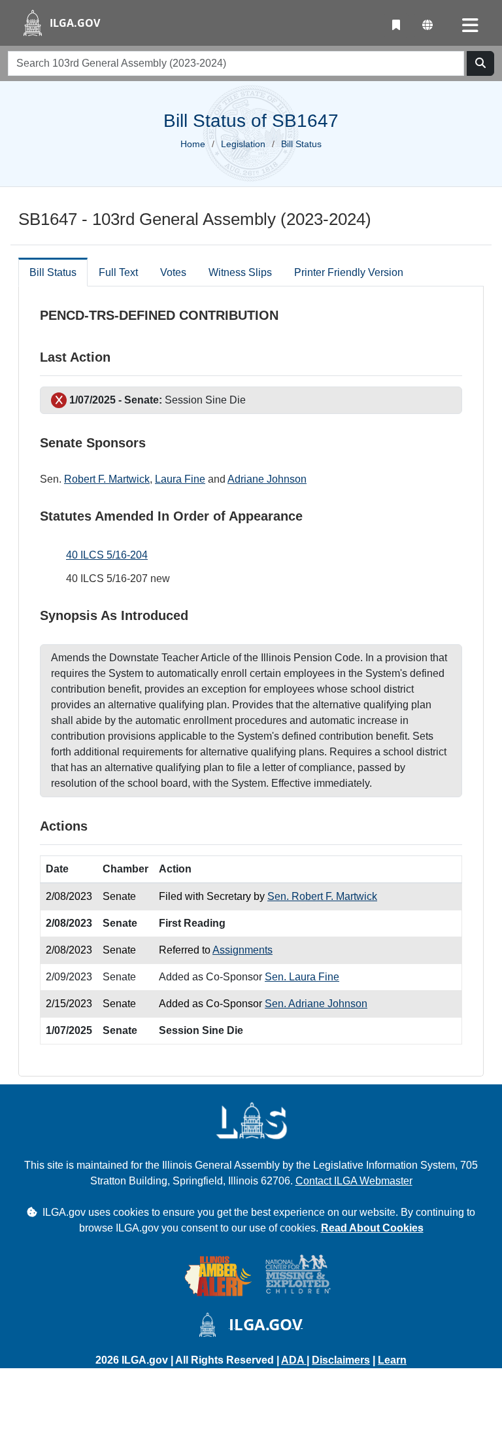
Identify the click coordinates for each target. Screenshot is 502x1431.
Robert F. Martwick (107, 479)
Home (192, 144)
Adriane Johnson (267, 479)
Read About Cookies (372, 1227)
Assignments (242, 950)
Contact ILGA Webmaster (353, 1180)
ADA (294, 1360)
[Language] (427, 25)
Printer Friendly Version (348, 272)
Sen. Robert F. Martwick (322, 896)
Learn (392, 1360)
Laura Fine (180, 479)
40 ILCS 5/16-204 (107, 554)
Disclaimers (341, 1360)
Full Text (118, 272)
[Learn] (396, 25)
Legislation (243, 144)
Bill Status (52, 272)
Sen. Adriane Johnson (316, 1003)
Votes (173, 272)
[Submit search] (480, 63)
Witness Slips (240, 272)
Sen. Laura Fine (302, 976)
